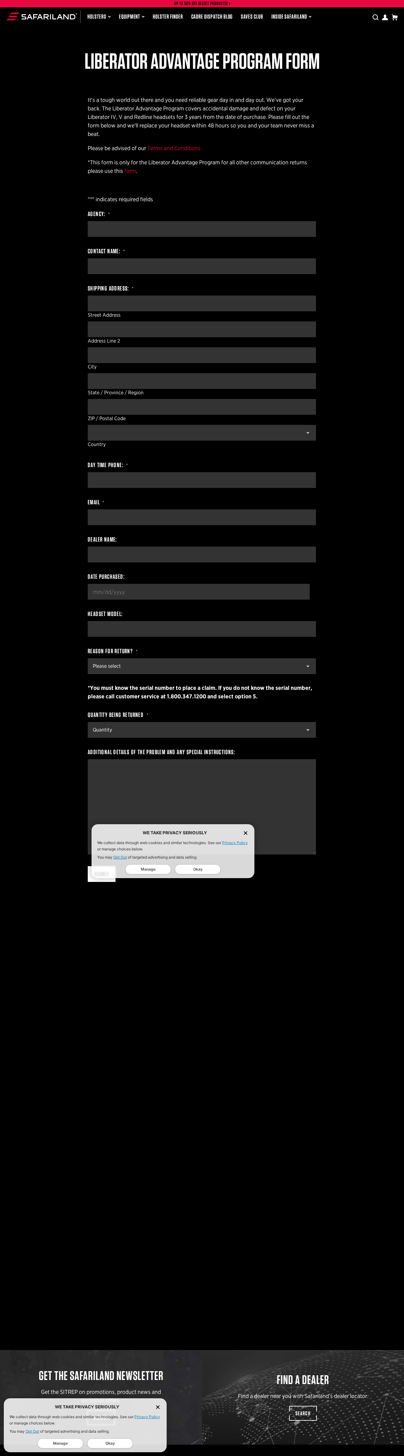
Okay (110, 1443)
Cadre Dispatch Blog (212, 16)
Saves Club (252, 16)
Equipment (129, 16)
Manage (60, 1443)
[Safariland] (41, 17)
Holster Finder (168, 16)
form (130, 170)
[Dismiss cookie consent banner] (157, 1407)
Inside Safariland (289, 16)
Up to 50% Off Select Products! (201, 3)
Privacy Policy (147, 1416)
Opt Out (32, 1431)
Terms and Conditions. (174, 148)
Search (303, 1413)
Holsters (96, 16)
